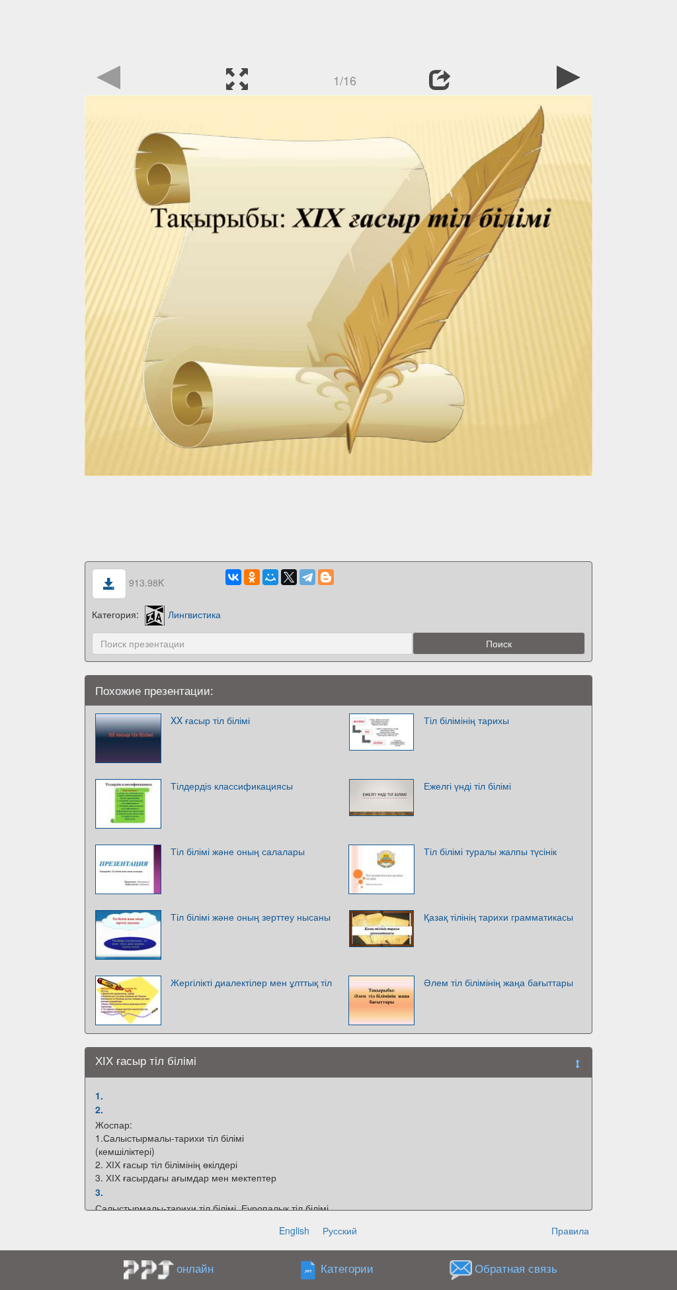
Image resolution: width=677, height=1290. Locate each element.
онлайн (195, 1268)
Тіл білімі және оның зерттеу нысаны (251, 916)
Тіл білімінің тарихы (466, 720)
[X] (289, 577)
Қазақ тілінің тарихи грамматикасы (498, 916)
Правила (570, 1230)
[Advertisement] (338, 30)
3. (99, 1192)
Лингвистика (194, 614)
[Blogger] (326, 577)
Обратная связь (516, 1269)
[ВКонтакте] (233, 577)
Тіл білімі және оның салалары (238, 851)
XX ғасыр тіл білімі (210, 720)
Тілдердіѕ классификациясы (232, 785)
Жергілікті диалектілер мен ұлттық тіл (251, 982)
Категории (347, 1269)
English (294, 1230)
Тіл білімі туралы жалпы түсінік (490, 851)
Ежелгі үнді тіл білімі (467, 785)
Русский (340, 1230)
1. (99, 1095)
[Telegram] (307, 577)
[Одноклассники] (252, 577)
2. (99, 1109)
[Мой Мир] (270, 577)
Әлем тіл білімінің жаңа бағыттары (498, 982)
